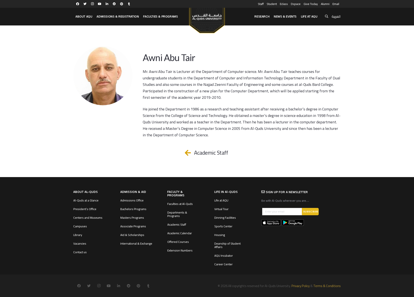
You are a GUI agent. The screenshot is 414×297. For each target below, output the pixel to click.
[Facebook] (78, 4)
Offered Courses (178, 242)
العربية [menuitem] (336, 16)
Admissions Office (132, 200)
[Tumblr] (129, 4)
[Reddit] (114, 4)
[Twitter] (85, 4)
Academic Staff (176, 224)
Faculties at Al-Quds (180, 204)
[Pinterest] (122, 4)
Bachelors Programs (133, 209)
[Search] (326, 16)
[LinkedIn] (107, 4)
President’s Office (84, 209)
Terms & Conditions (327, 286)
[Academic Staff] (190, 152)
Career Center (223, 264)
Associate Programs (133, 226)
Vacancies (79, 243)
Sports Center (223, 226)
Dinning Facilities (225, 217)
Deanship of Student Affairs (227, 245)
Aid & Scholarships (132, 235)
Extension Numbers (180, 250)
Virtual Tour (221, 209)
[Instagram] (92, 4)
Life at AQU (221, 200)
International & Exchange (136, 243)
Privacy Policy (301, 286)
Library (77, 235)
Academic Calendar (179, 233)
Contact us (80, 252)
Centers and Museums (87, 217)
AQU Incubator (223, 255)
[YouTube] (100, 4)
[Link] (207, 18)
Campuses (80, 226)
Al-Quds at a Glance (86, 200)
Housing (219, 235)
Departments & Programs (177, 214)
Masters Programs (132, 217)
